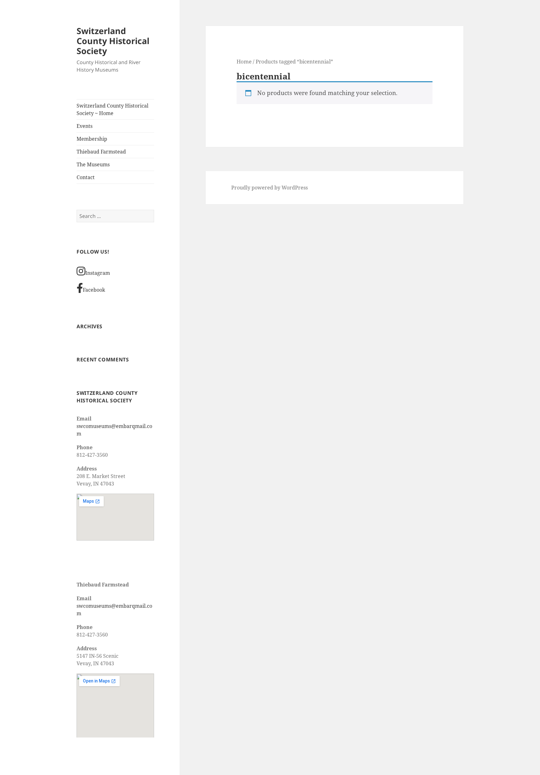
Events (84, 126)
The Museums (93, 164)
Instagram (97, 272)
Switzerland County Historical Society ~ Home (112, 109)
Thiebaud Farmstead (101, 151)
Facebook (94, 289)
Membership (92, 138)
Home (244, 61)
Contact (86, 177)
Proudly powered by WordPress (269, 187)
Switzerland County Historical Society (113, 41)
